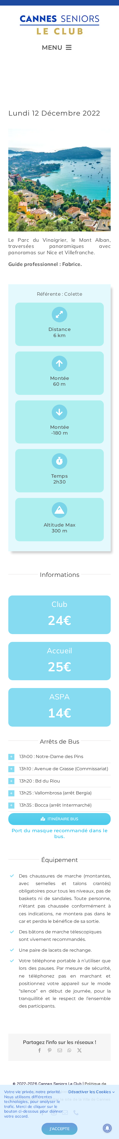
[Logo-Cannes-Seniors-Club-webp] (59, 13)
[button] (59, 757)
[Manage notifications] (107, 1128)
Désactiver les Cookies (90, 1092)
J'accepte (59, 1128)
